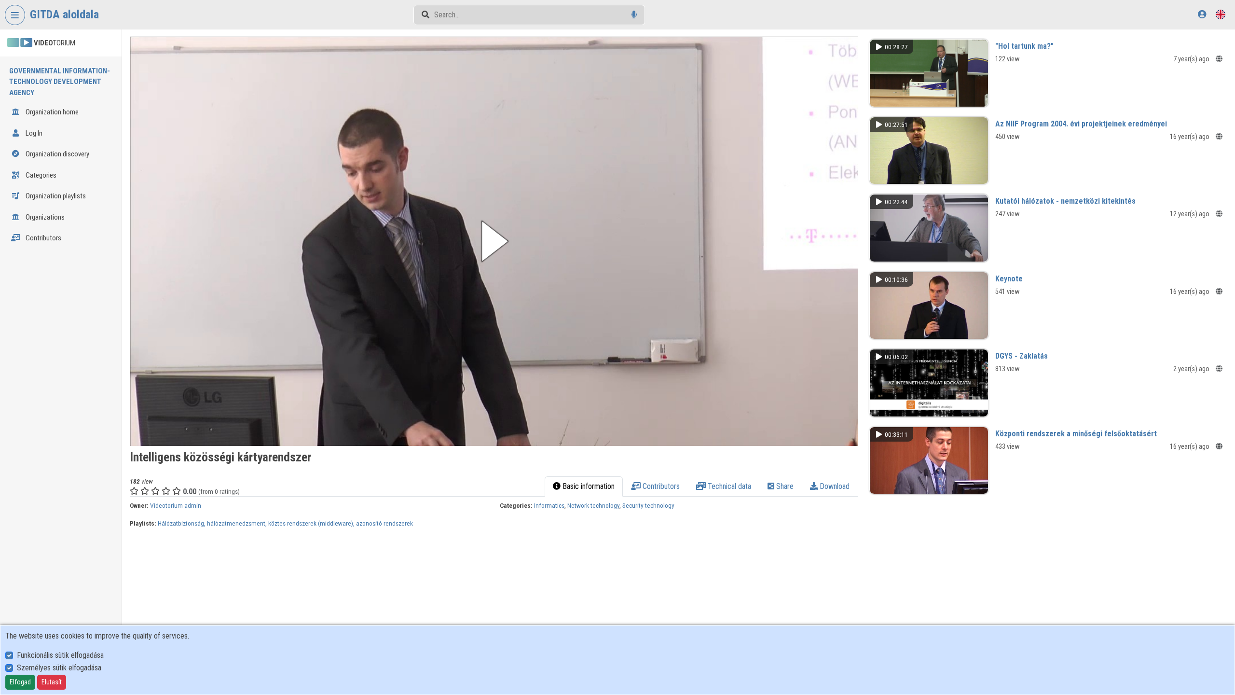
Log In (33, 133)
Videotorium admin (175, 505)
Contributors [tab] (660, 486)
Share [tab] (784, 486)
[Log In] (1202, 14)
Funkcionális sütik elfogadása (60, 655)
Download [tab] (834, 486)
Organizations (44, 217)
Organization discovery (56, 154)
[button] (493, 241)
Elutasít (51, 682)
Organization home (51, 112)
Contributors (42, 238)
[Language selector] (1220, 14)
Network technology (593, 505)
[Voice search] (634, 14)
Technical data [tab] (728, 486)
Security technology (648, 505)
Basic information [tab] (588, 486)
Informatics (549, 505)
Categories (40, 175)
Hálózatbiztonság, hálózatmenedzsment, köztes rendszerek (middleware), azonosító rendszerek (285, 523)
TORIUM (54, 43)
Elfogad (20, 682)
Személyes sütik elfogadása (59, 667)
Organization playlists (55, 196)
